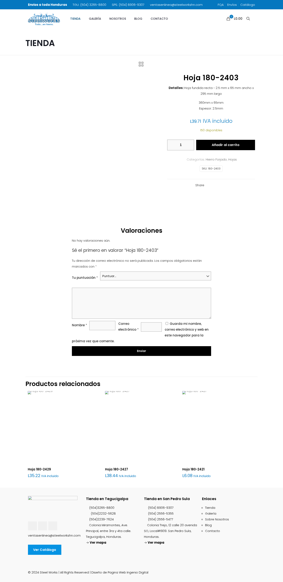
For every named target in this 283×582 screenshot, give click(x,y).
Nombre (79, 325)
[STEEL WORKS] (44, 18)
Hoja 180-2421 (193, 469)
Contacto (212, 531)
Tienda (210, 507)
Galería (210, 513)
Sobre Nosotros (217, 519)
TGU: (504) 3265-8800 (89, 4)
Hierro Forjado (216, 159)
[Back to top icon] (253, 570)
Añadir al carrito (225, 144)
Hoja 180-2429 (39, 469)
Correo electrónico (128, 326)
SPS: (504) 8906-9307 (128, 4)
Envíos (232, 4)
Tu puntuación (85, 277)
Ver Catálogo (44, 549)
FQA (221, 4)
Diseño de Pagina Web (108, 572)
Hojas (232, 159)
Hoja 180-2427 (116, 469)
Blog (208, 525)
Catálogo (247, 4)
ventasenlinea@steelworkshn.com (176, 4)
